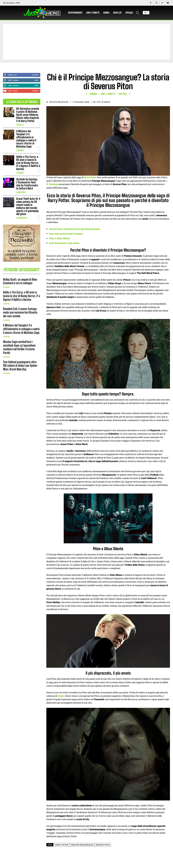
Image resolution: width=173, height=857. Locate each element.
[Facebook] (150, 3)
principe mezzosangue (82, 845)
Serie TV (20, 125)
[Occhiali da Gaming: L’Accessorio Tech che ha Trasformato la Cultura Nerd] (8, 183)
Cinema (20, 150)
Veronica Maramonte (58, 102)
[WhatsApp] (161, 101)
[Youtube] (168, 3)
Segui (36, 80)
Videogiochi (21, 218)
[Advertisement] (86, 42)
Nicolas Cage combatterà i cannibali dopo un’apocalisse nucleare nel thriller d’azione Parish (19, 347)
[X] (149, 101)
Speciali (123, 94)
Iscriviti (35, 91)
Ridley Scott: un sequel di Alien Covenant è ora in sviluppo (20, 281)
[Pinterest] (155, 101)
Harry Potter (61, 845)
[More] (167, 101)
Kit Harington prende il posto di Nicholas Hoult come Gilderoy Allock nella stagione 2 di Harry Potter (27, 115)
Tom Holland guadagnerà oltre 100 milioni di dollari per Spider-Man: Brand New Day (20, 365)
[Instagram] (156, 3)
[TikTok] (162, 3)
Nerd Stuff (21, 192)
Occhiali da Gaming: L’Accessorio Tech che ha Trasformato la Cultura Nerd (27, 184)
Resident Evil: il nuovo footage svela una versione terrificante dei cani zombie (20, 312)
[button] (137, 12)
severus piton (103, 845)
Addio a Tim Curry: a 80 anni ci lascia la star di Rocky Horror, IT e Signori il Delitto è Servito (28, 163)
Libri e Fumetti (108, 94)
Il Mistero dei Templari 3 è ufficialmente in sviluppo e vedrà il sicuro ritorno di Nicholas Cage (26, 138)
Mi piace (35, 75)
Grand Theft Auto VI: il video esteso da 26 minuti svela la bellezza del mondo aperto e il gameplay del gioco (28, 206)
